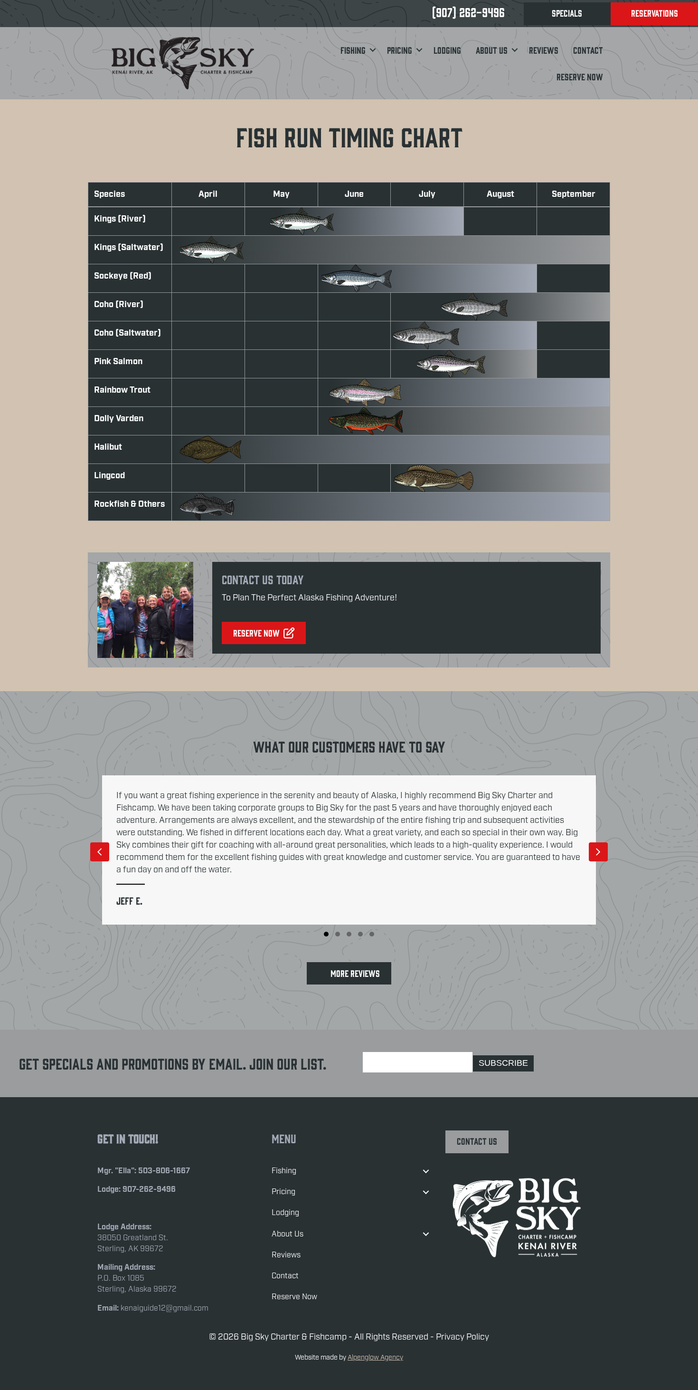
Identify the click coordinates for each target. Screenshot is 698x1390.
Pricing (399, 50)
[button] (372, 50)
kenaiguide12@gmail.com (164, 1308)
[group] (349, 850)
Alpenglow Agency (375, 1357)
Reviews (543, 50)
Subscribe (503, 1063)
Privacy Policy (462, 1337)
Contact (588, 50)
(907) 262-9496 (468, 11)
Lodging (447, 50)
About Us (492, 50)
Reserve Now (580, 76)
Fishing (353, 50)
